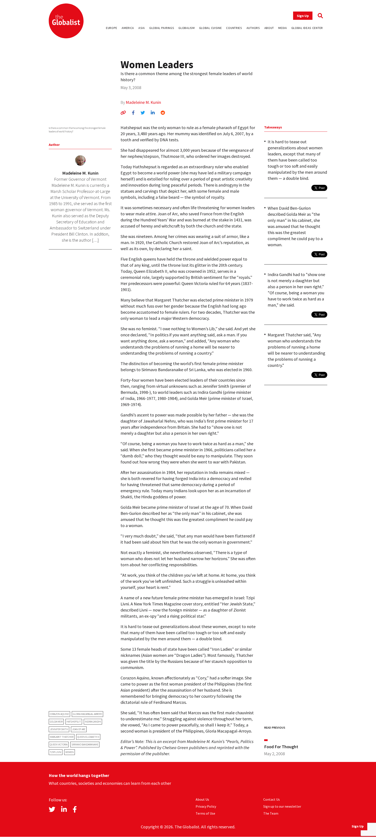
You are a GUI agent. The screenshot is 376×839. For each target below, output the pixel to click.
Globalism (186, 28)
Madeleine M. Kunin (143, 102)
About (269, 28)
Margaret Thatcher (61, 736)
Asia (141, 28)
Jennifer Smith (59, 729)
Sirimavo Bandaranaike (84, 744)
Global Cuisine (210, 28)
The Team (270, 813)
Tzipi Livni (55, 752)
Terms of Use (205, 813)
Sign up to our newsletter (282, 806)
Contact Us (271, 799)
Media (282, 28)
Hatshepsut (74, 721)
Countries (234, 28)
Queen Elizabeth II (88, 736)
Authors (253, 28)
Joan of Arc (79, 729)
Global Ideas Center (307, 28)
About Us (202, 799)
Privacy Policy (206, 806)
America (128, 28)
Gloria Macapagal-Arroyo (87, 714)
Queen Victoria (58, 744)
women (69, 752)
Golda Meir (56, 721)
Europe (111, 28)
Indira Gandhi (93, 721)
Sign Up (303, 15)
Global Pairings (161, 28)
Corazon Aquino (59, 714)
